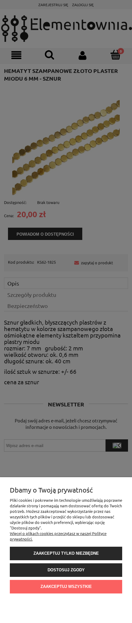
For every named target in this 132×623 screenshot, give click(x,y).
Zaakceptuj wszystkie (66, 586)
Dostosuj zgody (66, 570)
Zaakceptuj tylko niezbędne (66, 553)
